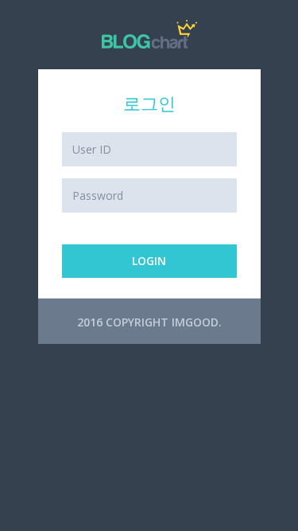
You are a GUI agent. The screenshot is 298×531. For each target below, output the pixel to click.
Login (149, 260)
